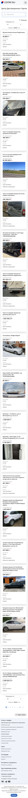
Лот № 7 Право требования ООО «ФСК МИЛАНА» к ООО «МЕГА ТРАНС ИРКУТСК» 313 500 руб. (14, 650)
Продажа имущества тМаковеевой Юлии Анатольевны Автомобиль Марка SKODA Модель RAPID (13, 609)
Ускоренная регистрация (6, 736)
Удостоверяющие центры (6, 770)
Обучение (3, 759)
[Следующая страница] (23, 707)
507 (20, 707)
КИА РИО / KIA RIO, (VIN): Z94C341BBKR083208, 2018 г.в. (12, 54)
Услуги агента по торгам (6, 738)
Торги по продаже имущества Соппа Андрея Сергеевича (13, 194)
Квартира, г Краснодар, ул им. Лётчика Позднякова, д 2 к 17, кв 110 (13, 437)
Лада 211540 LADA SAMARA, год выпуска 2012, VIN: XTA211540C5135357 (12, 374)
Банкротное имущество (6, 748)
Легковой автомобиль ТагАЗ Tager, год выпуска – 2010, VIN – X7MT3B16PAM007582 (13, 234)
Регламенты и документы (6, 764)
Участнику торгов (5, 734)
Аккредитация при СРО (6, 756)
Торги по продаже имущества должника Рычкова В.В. (11, 132)
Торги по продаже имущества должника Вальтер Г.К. (11, 313)
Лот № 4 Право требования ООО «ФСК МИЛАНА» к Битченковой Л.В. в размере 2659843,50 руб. (14, 674)
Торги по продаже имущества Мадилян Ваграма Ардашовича (12, 274)
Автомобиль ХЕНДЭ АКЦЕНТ (11, 335)
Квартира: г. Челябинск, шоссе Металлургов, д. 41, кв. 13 (12, 414)
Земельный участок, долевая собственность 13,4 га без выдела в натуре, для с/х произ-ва (13, 477)
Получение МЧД (4, 743)
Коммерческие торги (5, 731)
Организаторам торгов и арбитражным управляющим (13, 722)
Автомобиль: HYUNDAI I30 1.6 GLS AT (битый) (14, 93)
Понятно (14, 795)
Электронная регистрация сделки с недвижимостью (12, 727)
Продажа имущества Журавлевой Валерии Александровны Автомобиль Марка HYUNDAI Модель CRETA (14, 503)
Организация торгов (5, 724)
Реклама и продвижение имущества (8, 729)
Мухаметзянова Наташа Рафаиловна (14, 32)
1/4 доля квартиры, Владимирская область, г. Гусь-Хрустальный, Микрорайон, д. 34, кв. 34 (13, 544)
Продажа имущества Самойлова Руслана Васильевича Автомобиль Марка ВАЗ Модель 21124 (13, 568)
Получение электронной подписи (8, 740)
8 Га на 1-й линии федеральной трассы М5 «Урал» (12, 155)
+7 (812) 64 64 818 (6, 776)
